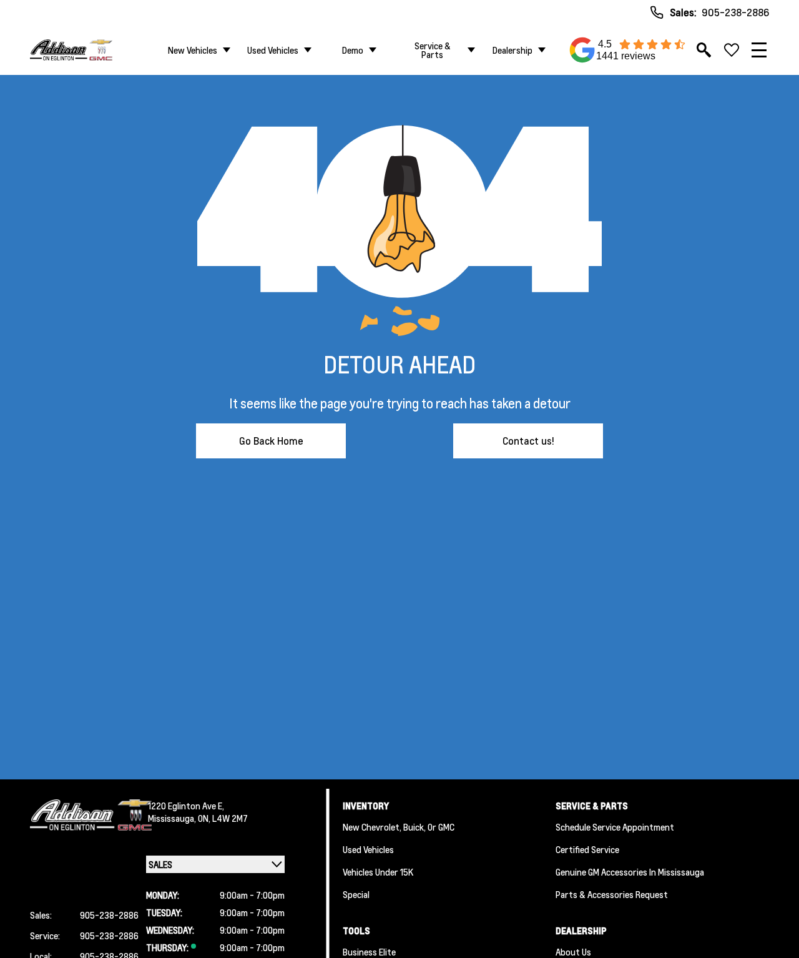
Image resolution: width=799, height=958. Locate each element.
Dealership (512, 50)
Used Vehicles (272, 50)
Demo (352, 50)
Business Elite (369, 951)
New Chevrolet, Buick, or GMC (398, 826)
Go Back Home (271, 440)
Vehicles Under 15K (378, 871)
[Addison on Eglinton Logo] (71, 50)
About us (573, 951)
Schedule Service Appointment (615, 826)
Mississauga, (173, 818)
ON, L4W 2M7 (223, 818)
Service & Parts (432, 50)
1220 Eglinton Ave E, (186, 805)
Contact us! (528, 440)
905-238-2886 (735, 12)
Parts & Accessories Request (612, 894)
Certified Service (587, 849)
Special (356, 894)
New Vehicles (192, 50)
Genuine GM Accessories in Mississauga (630, 871)
